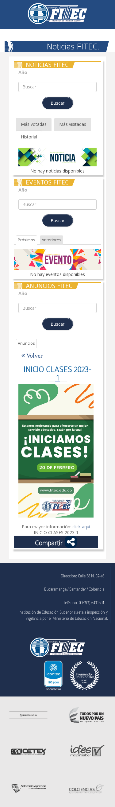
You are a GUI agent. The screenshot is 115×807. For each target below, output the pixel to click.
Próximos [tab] (26, 239)
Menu (11, 11)
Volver (34, 355)
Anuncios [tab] (26, 343)
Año (22, 72)
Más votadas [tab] (34, 124)
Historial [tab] (29, 137)
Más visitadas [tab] (72, 124)
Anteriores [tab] (51, 239)
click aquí (81, 527)
